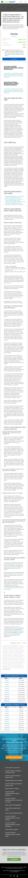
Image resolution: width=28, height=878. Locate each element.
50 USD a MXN (10, 74)
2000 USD (7, 694)
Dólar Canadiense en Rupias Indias (13, 771)
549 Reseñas (14, 36)
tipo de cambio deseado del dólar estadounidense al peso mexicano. (14, 588)
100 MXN (7, 715)
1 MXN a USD (7, 89)
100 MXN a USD (18, 90)
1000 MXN (6, 721)
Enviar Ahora (14, 59)
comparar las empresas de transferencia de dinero (12, 627)
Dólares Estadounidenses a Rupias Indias (12, 834)
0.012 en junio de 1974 (18, 574)
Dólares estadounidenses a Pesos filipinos (12, 817)
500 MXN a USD (7, 91)
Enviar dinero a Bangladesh (13, 805)
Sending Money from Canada (13, 780)
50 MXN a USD (10, 90)
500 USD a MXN (7, 76)
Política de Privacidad (22, 867)
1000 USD (7, 692)
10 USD (6, 680)
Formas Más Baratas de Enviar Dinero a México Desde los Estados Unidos (14, 199)
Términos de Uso (6, 669)
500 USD (7, 690)
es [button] (20, 2)
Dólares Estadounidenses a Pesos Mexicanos (12, 824)
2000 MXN (6, 723)
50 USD (6, 684)
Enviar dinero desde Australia (13, 813)
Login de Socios (10, 868)
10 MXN (7, 709)
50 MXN (7, 713)
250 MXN (7, 717)
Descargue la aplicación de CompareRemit (13, 633)
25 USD (6, 682)
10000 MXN (6, 727)
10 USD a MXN (14, 73)
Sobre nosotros (4, 867)
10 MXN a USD (14, 89)
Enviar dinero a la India (11, 788)
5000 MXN (6, 725)
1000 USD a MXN (16, 76)
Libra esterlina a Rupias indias (13, 776)
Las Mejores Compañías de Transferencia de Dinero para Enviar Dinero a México (15, 202)
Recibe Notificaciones (15, 757)
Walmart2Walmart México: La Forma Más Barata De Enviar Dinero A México (14, 197)
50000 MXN (6, 729)
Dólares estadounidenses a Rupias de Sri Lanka (13, 800)
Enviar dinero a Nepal (11, 829)
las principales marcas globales (15, 852)
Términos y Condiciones (13, 867)
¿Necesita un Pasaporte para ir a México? (14, 204)
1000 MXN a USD (16, 91)
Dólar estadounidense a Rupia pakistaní (12, 793)
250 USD (7, 688)
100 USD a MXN (18, 74)
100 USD (7, 686)
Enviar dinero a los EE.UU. (12, 767)
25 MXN (7, 711)
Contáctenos (14, 859)
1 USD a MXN (7, 73)
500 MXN (7, 719)
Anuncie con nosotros (18, 868)
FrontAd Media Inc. (17, 870)
